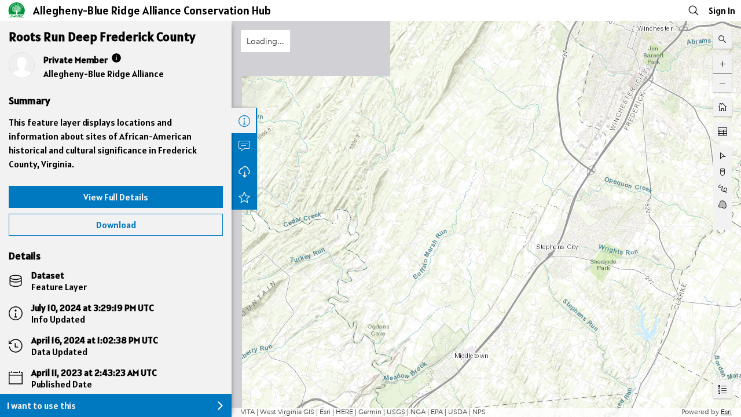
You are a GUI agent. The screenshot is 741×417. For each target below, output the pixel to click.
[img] (116, 58)
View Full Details (115, 197)
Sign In (722, 10)
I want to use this (41, 405)
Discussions (244, 146)
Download (116, 225)
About (244, 120)
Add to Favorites (244, 197)
